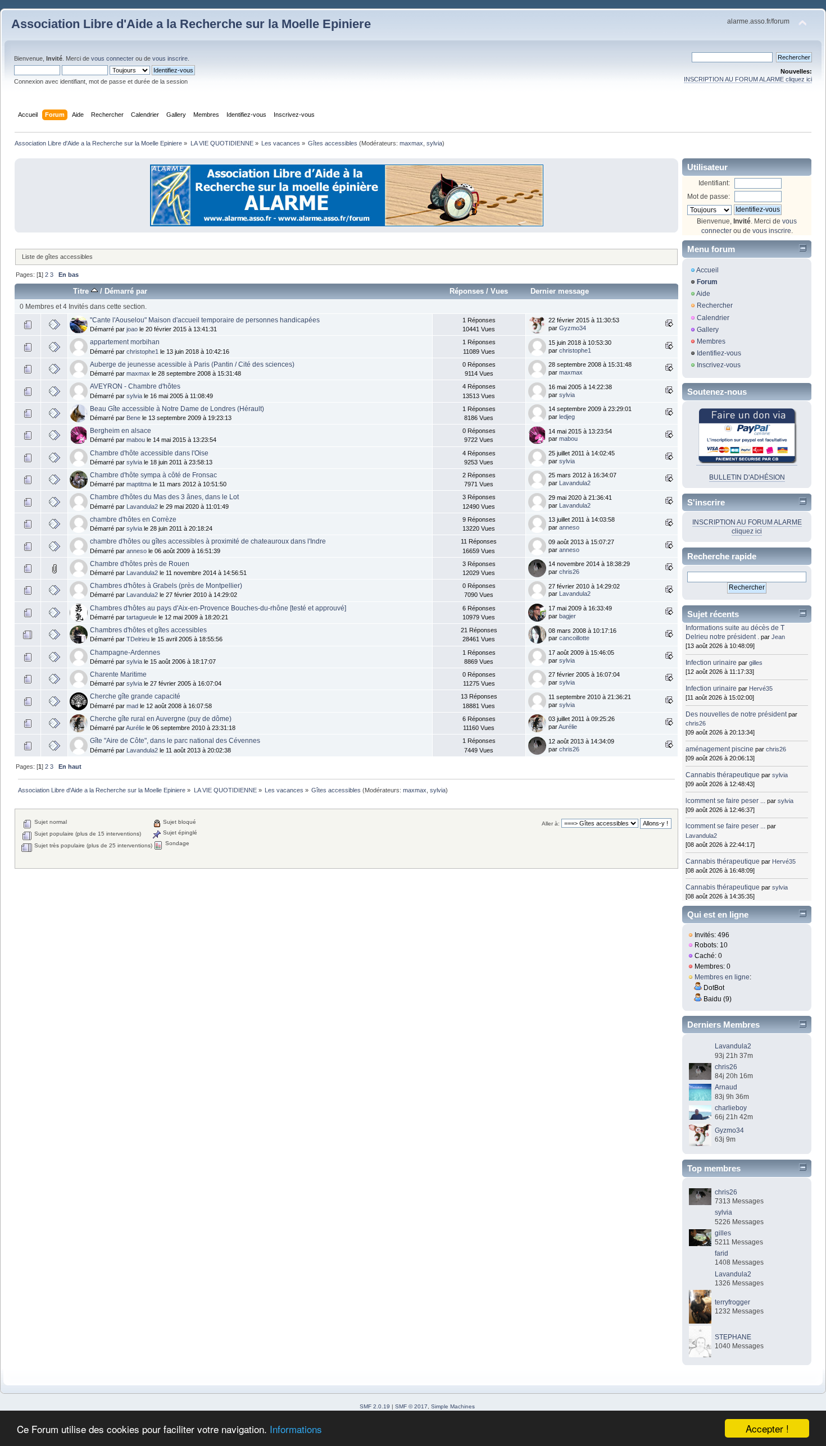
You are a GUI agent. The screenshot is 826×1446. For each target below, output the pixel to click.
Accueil (707, 270)
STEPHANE (733, 1337)
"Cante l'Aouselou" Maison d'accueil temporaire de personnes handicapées (205, 320)
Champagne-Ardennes (125, 652)
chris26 (569, 571)
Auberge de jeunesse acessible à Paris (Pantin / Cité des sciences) (192, 364)
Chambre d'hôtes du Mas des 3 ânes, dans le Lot (164, 497)
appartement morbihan (125, 342)
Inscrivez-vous (719, 365)
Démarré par (126, 291)
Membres (711, 341)
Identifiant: (714, 183)
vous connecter (112, 58)
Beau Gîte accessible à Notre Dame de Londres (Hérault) (177, 409)
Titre (82, 291)
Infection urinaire (711, 663)
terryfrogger (732, 1302)
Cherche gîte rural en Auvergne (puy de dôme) (161, 719)
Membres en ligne (722, 977)
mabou (135, 439)
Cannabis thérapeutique (723, 775)
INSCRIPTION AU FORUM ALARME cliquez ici (748, 79)
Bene (133, 417)
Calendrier (713, 318)
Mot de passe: (708, 196)
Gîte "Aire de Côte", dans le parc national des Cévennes (175, 741)
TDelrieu (137, 639)
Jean (778, 636)
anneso (569, 527)
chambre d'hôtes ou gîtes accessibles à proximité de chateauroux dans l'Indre (208, 541)
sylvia (434, 143)
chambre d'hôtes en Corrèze (133, 519)
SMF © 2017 (411, 1406)
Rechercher (715, 305)
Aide (703, 294)
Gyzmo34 (572, 328)
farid (721, 1253)
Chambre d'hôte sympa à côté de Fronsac (153, 475)
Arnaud (726, 1087)
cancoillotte (574, 638)
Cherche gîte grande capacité (135, 696)
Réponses (467, 291)
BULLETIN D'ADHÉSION (747, 477)
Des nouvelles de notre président (736, 714)
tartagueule (141, 617)
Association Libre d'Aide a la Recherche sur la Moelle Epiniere (191, 24)
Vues (499, 291)
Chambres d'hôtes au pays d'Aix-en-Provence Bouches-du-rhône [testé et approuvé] (218, 608)
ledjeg (567, 416)
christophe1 (142, 351)
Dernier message (559, 291)
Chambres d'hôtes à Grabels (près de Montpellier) (166, 586)
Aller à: (551, 823)
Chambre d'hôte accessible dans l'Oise (149, 453)
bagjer (567, 616)
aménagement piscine (720, 749)
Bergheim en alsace (120, 431)
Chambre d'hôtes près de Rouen (139, 564)
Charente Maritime (118, 674)
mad (132, 706)
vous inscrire (170, 58)
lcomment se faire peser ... (725, 801)
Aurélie (135, 727)
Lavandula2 (575, 483)
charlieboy (731, 1108)
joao (132, 329)
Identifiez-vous (719, 353)
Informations (296, 1429)
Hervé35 (761, 688)
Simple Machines (453, 1406)
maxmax (411, 143)
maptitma (138, 484)
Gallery (708, 330)
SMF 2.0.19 (375, 1406)
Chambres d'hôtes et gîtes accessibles (148, 630)
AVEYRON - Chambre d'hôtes (135, 386)
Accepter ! (767, 1428)
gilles (756, 662)
